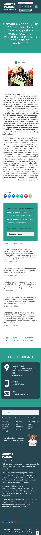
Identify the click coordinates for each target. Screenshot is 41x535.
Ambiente (10, 212)
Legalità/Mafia (20, 223)
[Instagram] (23, 6)
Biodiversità (17, 219)
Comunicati (19, 427)
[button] (36, 6)
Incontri (18, 429)
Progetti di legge (32, 428)
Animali (18, 212)
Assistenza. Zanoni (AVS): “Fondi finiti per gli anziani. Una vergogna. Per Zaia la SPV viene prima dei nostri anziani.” (19, 270)
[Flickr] (25, 6)
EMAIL (13, 392)
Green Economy (28, 212)
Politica (16, 216)
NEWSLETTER (25, 10)
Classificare (27, 219)
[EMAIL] (7, 393)
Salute (22, 216)
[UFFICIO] (7, 383)
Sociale (9, 219)
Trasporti (10, 223)
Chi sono (18, 422)
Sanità (28, 216)
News (17, 424)
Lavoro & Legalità (5, 425)
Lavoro (9, 216)
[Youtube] (31, 6)
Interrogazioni (33, 422)
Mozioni (31, 424)
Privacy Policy (14, 532)
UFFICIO (14, 382)
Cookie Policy (27, 532)
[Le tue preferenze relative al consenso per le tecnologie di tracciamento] (37, 533)
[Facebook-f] (20, 6)
